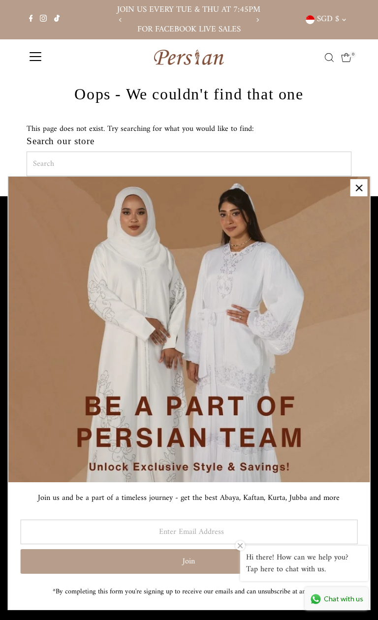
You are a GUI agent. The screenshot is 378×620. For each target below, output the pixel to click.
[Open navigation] (35, 57)
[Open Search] (329, 57)
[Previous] (121, 20)
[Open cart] (346, 57)
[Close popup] (359, 187)
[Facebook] (31, 19)
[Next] (257, 20)
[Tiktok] (57, 19)
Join (189, 561)
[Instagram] (43, 19)
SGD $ (328, 19)
